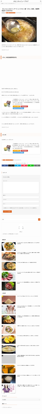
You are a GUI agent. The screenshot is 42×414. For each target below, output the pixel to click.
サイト (4, 203)
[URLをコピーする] (37, 165)
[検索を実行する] (39, 219)
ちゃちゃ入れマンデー (12, 12)
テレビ (7, 12)
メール (4, 199)
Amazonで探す (16, 106)
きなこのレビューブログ (21, 1)
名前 (4, 195)
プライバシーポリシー (7, 407)
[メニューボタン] (1, 1)
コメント (5, 180)
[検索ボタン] (40, 1)
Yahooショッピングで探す (18, 108)
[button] (5, 165)
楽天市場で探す (24, 106)
